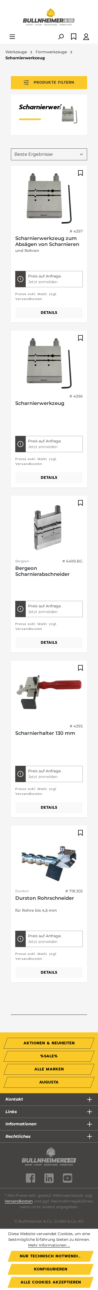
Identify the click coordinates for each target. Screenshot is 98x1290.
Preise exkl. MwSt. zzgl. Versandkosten (36, 296)
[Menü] (12, 37)
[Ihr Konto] (86, 37)
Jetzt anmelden (42, 281)
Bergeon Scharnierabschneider (42, 571)
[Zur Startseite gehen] (49, 17)
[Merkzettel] (74, 37)
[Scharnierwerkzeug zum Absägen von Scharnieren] (49, 197)
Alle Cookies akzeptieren (50, 1282)
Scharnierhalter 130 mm (45, 733)
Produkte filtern (54, 82)
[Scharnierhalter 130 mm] (49, 692)
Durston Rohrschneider (44, 898)
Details (49, 313)
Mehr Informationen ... (49, 1245)
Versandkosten (19, 1201)
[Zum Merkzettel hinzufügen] (80, 173)
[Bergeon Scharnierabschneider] (49, 527)
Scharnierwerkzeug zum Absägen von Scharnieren (47, 241)
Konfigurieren (51, 1269)
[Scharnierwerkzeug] (49, 362)
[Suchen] (61, 37)
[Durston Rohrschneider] (49, 857)
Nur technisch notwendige (52, 1256)
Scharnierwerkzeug (39, 403)
